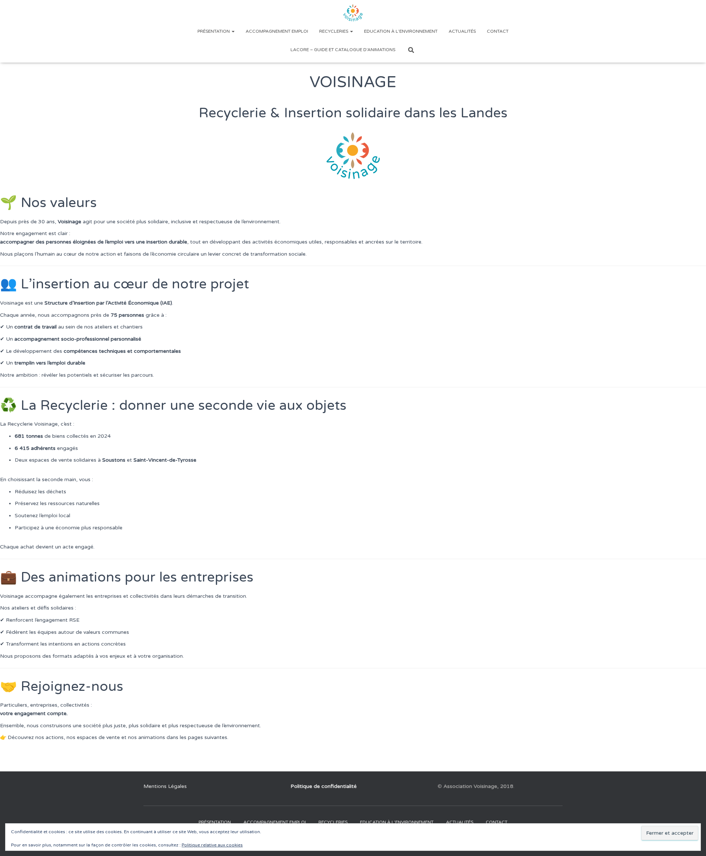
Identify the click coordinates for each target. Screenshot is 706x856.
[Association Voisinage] (353, 13)
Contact (498, 31)
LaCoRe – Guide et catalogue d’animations (342, 49)
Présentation (214, 31)
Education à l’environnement (401, 31)
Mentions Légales (165, 786)
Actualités (462, 31)
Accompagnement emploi (277, 31)
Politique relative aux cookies (212, 845)
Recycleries (334, 31)
